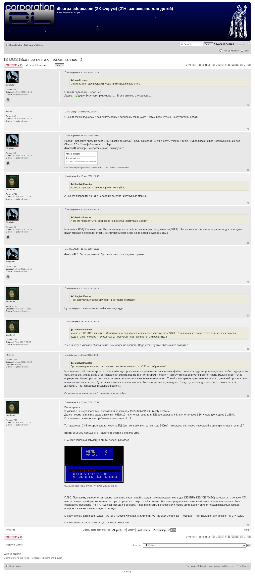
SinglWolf (73, 72)
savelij (72, 112)
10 (233, 65)
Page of (204, 65)
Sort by (131, 530)
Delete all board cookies (209, 566)
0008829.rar (73, 159)
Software (28, 45)
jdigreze (73, 355)
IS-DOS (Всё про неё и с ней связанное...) (43, 59)
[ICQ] (8, 100)
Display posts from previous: (97, 530)
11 (237, 65)
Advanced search (224, 44)
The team (190, 566)
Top (248, 105)
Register (235, 50)
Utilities (39, 45)
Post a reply (10, 64)
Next (246, 530)
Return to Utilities (14, 545)
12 (241, 65)
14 (249, 65)
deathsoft (73, 176)
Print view (240, 44)
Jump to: (137, 545)
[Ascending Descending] (164, 530)
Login (246, 50)
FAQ (225, 50)
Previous (10, 530)
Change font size (246, 44)
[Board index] (31, 14)
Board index (15, 45)
